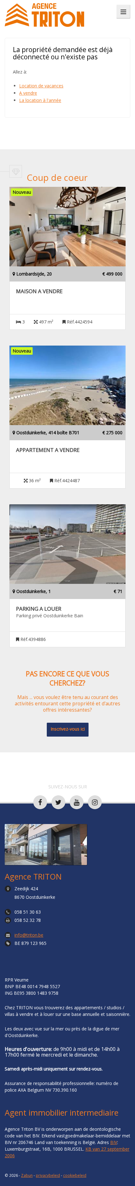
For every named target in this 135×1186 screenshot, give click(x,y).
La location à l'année (40, 100)
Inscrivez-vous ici (68, 729)
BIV (113, 1142)
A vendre (28, 93)
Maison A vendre (39, 291)
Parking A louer (38, 608)
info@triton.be (28, 935)
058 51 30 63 (27, 912)
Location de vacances (41, 86)
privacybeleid (48, 1175)
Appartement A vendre (47, 450)
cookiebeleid (74, 1175)
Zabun (27, 1175)
